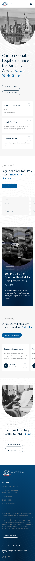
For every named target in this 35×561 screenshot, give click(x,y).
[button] (31, 4)
